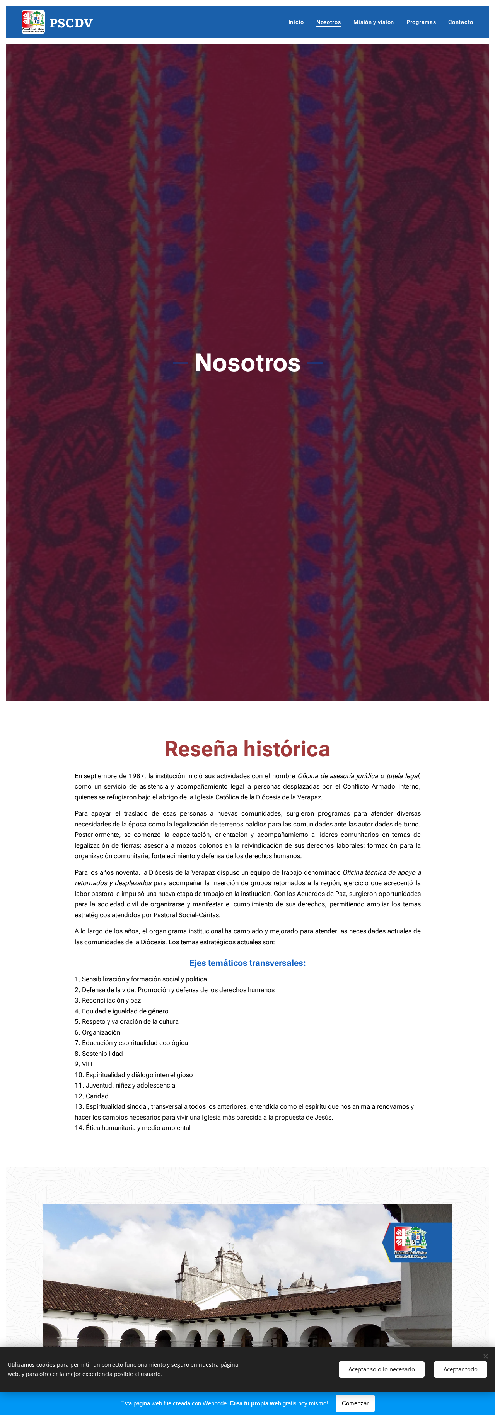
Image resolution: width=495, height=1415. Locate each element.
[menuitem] (298, 22)
